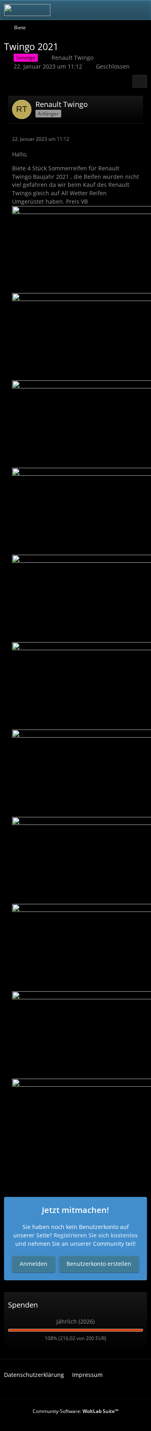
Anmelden (34, 1263)
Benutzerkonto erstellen (98, 1263)
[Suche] (100, 10)
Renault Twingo (72, 57)
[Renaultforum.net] (27, 10)
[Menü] (140, 10)
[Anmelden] (120, 10)
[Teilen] (139, 81)
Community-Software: (75, 1411)
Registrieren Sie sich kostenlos (96, 1235)
